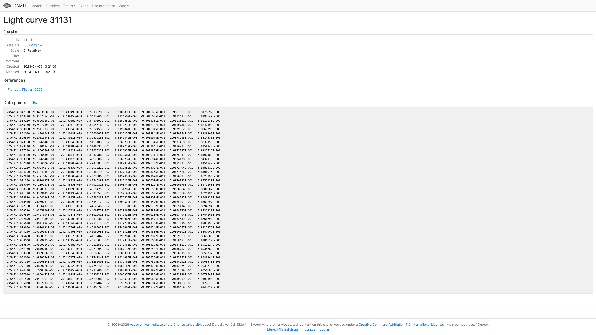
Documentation (103, 6)
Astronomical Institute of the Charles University (165, 324)
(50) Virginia (32, 45)
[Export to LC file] (34, 103)
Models (36, 6)
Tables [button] (68, 6)
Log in (324, 329)
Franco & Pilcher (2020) (26, 89)
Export (84, 6)
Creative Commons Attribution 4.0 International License (401, 324)
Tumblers (53, 6)
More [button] (122, 6)
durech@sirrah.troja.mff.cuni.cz (291, 329)
